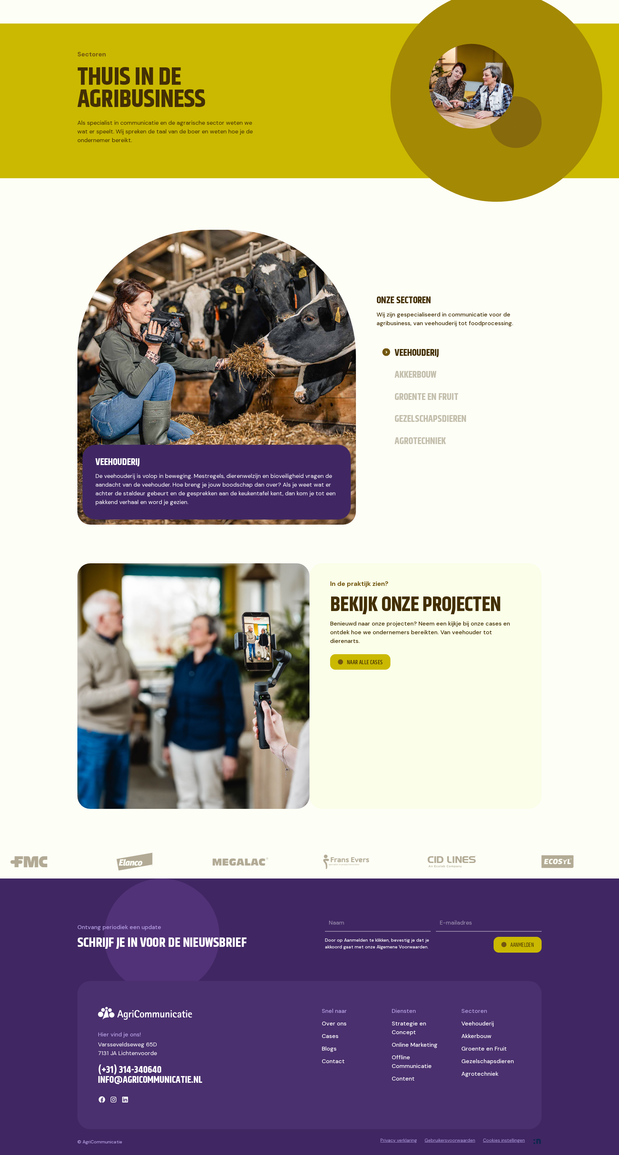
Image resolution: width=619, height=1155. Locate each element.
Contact (333, 1061)
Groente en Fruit (484, 1049)
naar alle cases (365, 662)
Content (403, 1078)
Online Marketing (414, 1045)
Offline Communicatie (412, 1061)
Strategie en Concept (409, 1028)
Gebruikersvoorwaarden (450, 1140)
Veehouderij (477, 1023)
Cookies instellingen (504, 1140)
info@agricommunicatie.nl (150, 1079)
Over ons (334, 1023)
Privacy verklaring (398, 1140)
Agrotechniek (479, 1074)
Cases (330, 1036)
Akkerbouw (476, 1036)
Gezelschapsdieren (487, 1061)
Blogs (329, 1049)
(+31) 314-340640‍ (130, 1070)
